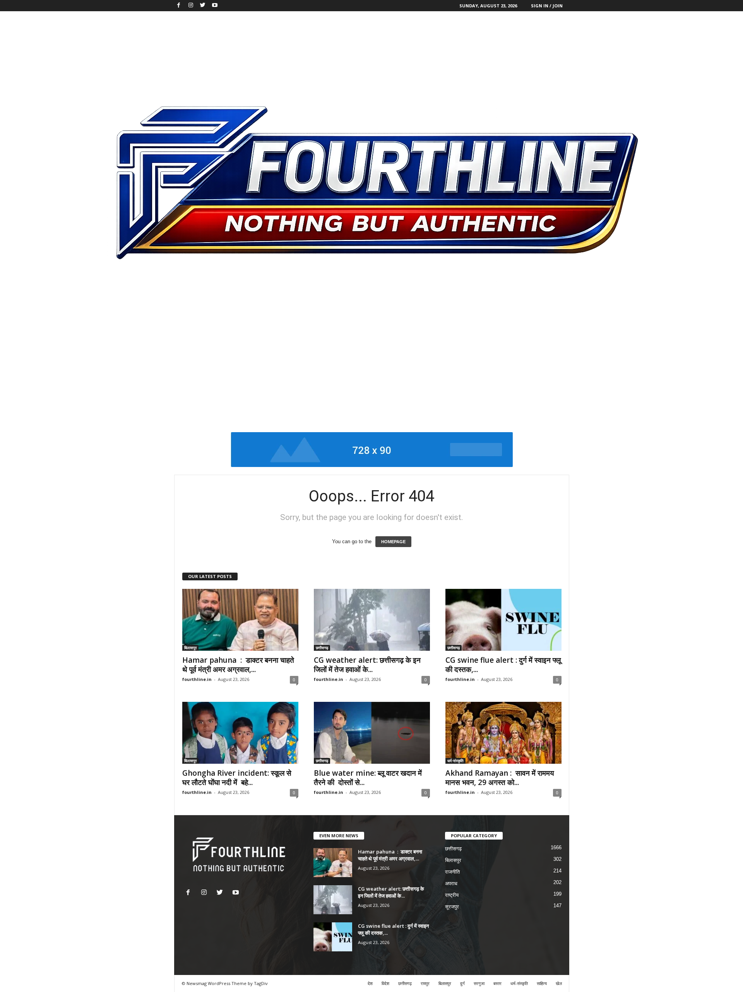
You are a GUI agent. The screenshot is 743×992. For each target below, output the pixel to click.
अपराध (451, 883)
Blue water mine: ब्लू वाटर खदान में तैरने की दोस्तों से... (368, 777)
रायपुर (425, 983)
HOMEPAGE (393, 541)
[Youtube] (214, 5)
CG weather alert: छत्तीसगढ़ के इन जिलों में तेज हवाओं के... (367, 664)
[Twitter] (202, 5)
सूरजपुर (452, 907)
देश (370, 983)
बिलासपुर (190, 647)
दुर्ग (462, 983)
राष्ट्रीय (452, 895)
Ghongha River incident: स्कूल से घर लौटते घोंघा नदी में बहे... (236, 777)
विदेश (385, 983)
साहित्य (542, 983)
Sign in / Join (547, 6)
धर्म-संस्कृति (455, 760)
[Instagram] (190, 5)
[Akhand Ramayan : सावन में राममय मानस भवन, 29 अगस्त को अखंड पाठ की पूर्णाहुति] (503, 733)
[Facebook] (178, 5)
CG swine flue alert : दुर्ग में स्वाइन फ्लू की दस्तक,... (503, 664)
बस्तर (497, 983)
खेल (559, 983)
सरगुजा (479, 983)
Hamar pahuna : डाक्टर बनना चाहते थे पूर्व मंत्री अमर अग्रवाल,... (238, 664)
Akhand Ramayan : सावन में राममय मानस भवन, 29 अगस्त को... (499, 777)
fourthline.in (197, 679)
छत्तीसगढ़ (322, 647)
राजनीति (452, 872)
